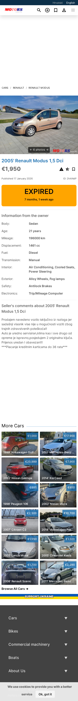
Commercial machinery (29, 644)
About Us (16, 670)
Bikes (13, 631)
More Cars (13, 425)
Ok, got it (45, 694)
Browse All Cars (13, 588)
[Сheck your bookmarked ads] (56, 10)
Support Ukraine (39, 596)
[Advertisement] (39, 51)
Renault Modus (39, 87)
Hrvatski (58, 2)
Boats (13, 657)
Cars (5, 87)
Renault (18, 87)
